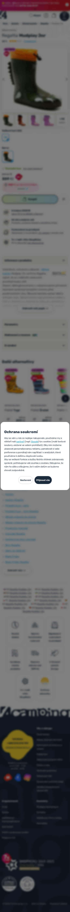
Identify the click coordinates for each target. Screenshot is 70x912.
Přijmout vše (43, 480)
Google (34, 441)
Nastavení (25, 480)
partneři (20, 441)
